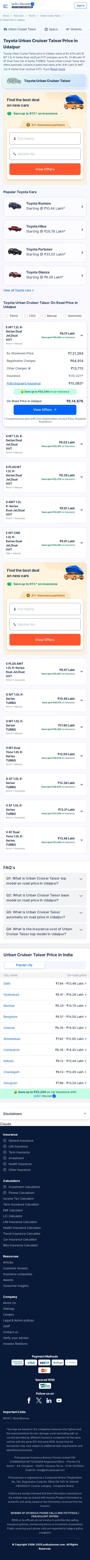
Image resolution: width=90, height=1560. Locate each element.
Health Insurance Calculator (22, 1227)
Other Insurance (20, 1169)
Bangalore (10, 1016)
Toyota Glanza (37, 272)
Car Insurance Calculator (20, 1239)
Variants (76, 29)
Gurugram (10, 1083)
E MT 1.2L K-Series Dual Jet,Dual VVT (14, 333)
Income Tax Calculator (18, 1198)
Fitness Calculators (21, 1192)
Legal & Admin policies (18, 1320)
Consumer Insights (15, 1285)
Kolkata (9, 1061)
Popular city (24, 965)
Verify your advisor (16, 1338)
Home (6, 15)
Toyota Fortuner (39, 249)
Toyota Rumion (38, 203)
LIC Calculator (12, 1216)
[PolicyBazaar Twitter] (39, 1400)
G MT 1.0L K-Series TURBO (15, 699)
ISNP (6, 1326)
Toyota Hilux (36, 226)
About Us (9, 1303)
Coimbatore (11, 1050)
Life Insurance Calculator (20, 1222)
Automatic (75, 315)
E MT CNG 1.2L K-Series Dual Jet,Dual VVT (14, 541)
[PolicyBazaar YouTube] (59, 1400)
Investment (16, 1158)
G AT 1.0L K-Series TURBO (14, 783)
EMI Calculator (13, 1210)
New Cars (19, 15)
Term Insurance (19, 1152)
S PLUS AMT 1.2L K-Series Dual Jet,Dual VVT (15, 670)
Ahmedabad (12, 1038)
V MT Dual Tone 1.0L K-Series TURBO (14, 754)
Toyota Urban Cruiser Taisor (47, 81)
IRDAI (6, 1418)
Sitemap (8, 1308)
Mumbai (9, 1005)
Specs (53, 29)
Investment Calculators (24, 1187)
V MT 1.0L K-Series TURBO (15, 725)
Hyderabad (11, 994)
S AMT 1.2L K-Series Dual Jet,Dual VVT (15, 508)
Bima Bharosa (21, 1418)
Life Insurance (18, 1146)
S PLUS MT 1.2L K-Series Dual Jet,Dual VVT (14, 475)
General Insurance (21, 1140)
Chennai (9, 1027)
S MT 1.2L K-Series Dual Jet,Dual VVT (14, 442)
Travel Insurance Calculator (21, 1233)
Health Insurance (20, 1164)
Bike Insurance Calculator (20, 1245)
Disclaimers (12, 1114)
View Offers (42, 410)
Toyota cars (23, 290)
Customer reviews (15, 1268)
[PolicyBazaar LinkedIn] (49, 1400)
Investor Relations (15, 1343)
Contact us (10, 1332)
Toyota (31, 15)
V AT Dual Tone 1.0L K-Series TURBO (14, 838)
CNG (32, 315)
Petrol (14, 315)
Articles (8, 1262)
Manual (52, 315)
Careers (8, 1314)
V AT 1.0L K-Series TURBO (14, 809)
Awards (8, 1280)
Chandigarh (11, 1072)
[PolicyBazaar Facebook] (29, 1400)
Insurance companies (17, 1274)
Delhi (7, 983)
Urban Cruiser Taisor (50, 15)
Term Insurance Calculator (21, 1204)
